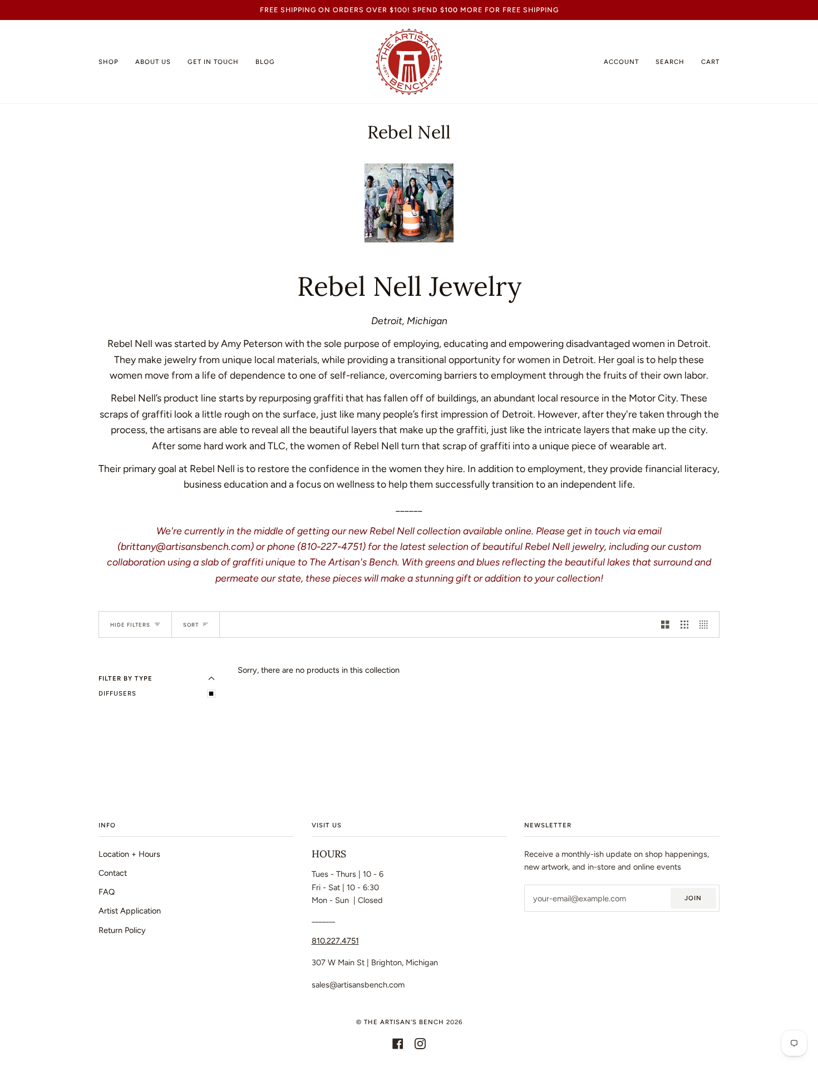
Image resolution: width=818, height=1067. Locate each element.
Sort (191, 625)
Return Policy (122, 930)
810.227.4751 (335, 941)
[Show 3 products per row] (684, 624)
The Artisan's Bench (404, 1022)
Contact (112, 873)
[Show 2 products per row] (665, 624)
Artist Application (129, 911)
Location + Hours (129, 854)
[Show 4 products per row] (706, 624)
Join (693, 898)
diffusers (117, 693)
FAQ (106, 892)
